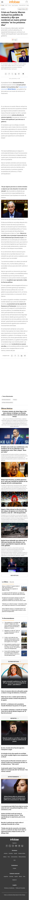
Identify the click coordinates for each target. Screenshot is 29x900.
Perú (9, 856)
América (5, 853)
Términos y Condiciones (9, 888)
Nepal (27, 5)
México (4, 856)
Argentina (6, 876)
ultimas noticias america (7, 402)
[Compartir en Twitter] (12, 74)
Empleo (14, 868)
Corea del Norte (22, 5)
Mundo (3, 9)
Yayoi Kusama (15, 5)
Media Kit (14, 879)
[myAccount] (27, 2)
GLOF (6, 5)
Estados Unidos (21, 853)
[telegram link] (19, 846)
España (15, 853)
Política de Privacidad (20, 888)
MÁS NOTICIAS (14, 575)
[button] (2, 2)
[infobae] (14, 2)
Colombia (11, 853)
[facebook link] (7, 846)
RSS (14, 860)
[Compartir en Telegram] (18, 74)
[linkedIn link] (22, 846)
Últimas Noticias (22, 856)
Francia (15, 399)
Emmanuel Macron (6, 399)
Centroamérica (14, 856)
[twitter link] (10, 846)
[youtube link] (16, 846)
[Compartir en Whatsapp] (6, 74)
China (9, 5)
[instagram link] (13, 846)
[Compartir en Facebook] (9, 74)
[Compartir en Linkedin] (15, 74)
